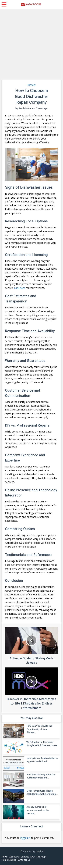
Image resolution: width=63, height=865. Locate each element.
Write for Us (24, 859)
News (5, 856)
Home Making (9, 859)
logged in (25, 837)
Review (31, 85)
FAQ (32, 856)
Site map (41, 856)
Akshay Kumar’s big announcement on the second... (37, 810)
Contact (25, 856)
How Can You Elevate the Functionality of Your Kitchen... (39, 729)
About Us (14, 856)
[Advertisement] (31, 45)
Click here (19, 287)
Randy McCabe (26, 108)
